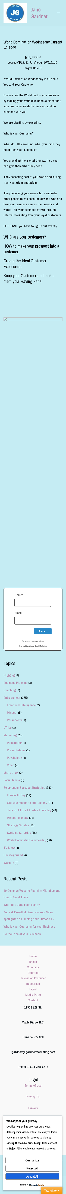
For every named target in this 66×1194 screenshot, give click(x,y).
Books (33, 961)
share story (11, 772)
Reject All (32, 1168)
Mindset (12, 712)
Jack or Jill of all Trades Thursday (29, 810)
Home (33, 956)
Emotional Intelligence (21, 705)
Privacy (33, 1108)
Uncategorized (13, 855)
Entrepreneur (12, 697)
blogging (9, 675)
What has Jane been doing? (22, 904)
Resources (33, 983)
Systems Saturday (19, 832)
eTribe (8, 727)
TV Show (9, 847)
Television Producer (33, 978)
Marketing (10, 735)
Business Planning (16, 682)
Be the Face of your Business (22, 934)
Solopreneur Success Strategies (24, 787)
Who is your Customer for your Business (29, 926)
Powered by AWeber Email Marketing (33, 646)
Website (9, 862)
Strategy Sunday (18, 825)
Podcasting (14, 742)
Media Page (33, 994)
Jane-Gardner (39, 13)
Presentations (16, 750)
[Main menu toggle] (58, 13)
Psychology (14, 757)
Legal (33, 989)
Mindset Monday (17, 817)
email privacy (39, 641)
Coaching (10, 690)
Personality (14, 720)
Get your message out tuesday (27, 802)
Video (10, 765)
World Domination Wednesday (26, 840)
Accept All (32, 1176)
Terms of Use (33, 1085)
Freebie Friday (16, 795)
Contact (33, 1000)
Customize (32, 1160)
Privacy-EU (33, 1096)
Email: (18, 612)
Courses (33, 972)
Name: (18, 595)
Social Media (12, 780)
